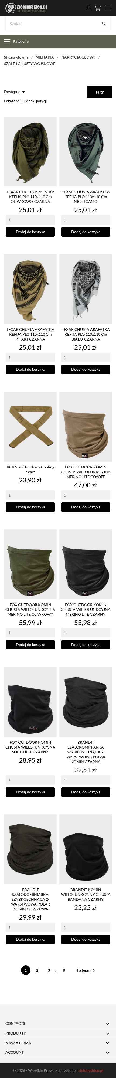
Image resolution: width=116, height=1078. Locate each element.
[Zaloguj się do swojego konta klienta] (88, 8)
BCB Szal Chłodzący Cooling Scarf (30, 469)
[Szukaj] (104, 24)
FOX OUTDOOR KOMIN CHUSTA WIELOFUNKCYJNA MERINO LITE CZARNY (86, 609)
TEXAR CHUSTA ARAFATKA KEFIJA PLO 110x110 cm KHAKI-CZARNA (30, 334)
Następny (85, 970)
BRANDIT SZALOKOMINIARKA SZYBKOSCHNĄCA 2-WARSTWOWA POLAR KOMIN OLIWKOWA (30, 899)
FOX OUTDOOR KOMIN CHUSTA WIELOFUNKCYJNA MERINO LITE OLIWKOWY (30, 609)
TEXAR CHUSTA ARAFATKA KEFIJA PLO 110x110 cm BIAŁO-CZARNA (86, 334)
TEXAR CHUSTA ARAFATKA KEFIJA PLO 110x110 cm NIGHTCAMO (86, 196)
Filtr (100, 91)
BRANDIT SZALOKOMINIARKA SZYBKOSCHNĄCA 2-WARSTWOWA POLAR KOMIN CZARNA (85, 752)
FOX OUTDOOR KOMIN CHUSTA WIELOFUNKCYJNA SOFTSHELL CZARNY (30, 747)
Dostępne (15, 92)
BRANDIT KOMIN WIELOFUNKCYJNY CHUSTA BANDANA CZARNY (86, 894)
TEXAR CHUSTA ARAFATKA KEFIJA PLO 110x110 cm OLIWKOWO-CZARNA (30, 196)
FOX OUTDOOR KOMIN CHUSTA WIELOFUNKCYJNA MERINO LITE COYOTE (86, 472)
